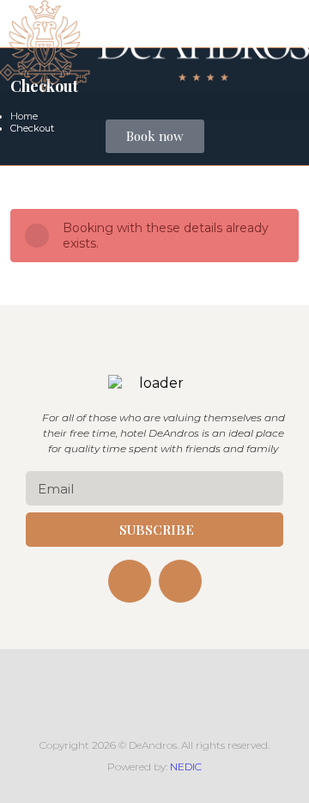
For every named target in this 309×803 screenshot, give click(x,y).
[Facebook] (129, 581)
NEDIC (186, 766)
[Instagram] (180, 581)
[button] (154, 105)
